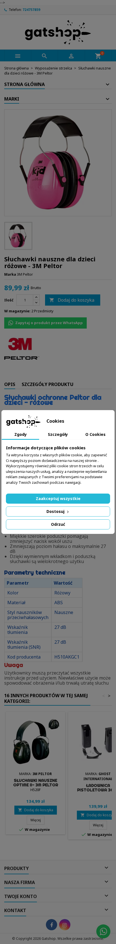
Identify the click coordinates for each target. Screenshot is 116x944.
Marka (10, 274)
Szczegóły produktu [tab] (47, 384)
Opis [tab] (9, 384)
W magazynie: (17, 310)
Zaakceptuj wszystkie (58, 498)
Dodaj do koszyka (71, 300)
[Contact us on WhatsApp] (103, 931)
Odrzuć (58, 524)
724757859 (31, 9)
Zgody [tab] (20, 434)
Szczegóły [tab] (58, 434)
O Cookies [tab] (95, 434)
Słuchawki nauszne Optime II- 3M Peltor (35, 782)
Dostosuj (56, 511)
